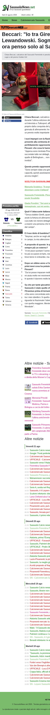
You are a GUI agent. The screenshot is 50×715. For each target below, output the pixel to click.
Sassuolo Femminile (39, 313)
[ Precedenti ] (12, 226)
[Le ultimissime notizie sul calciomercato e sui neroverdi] (18, 8)
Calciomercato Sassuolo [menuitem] (33, 20)
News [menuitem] (14, 20)
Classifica (7, 231)
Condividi (32, 322)
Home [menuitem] (5, 20)
